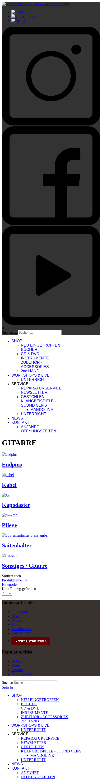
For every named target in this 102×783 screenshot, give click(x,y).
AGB (15, 616)
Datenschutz (20, 633)
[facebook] (51, 224)
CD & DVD (30, 354)
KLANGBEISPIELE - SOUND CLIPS (38, 403)
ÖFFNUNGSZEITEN (38, 431)
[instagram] (51, 124)
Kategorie (9, 584)
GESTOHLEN (33, 397)
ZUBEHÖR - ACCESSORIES (35, 364)
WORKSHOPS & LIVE (30, 375)
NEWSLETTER (34, 392)
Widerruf (18, 620)
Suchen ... (9, 332)
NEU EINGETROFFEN (40, 345)
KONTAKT (20, 422)
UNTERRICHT (33, 380)
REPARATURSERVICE (41, 388)
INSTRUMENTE (35, 358)
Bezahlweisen (21, 629)
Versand (17, 624)
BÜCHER (29, 349)
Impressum (19, 612)
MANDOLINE (41, 410)
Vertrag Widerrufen (30, 641)
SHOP (16, 341)
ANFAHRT (30, 427)
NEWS (17, 418)
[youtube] (51, 323)
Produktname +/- (14, 580)
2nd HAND (30, 371)
